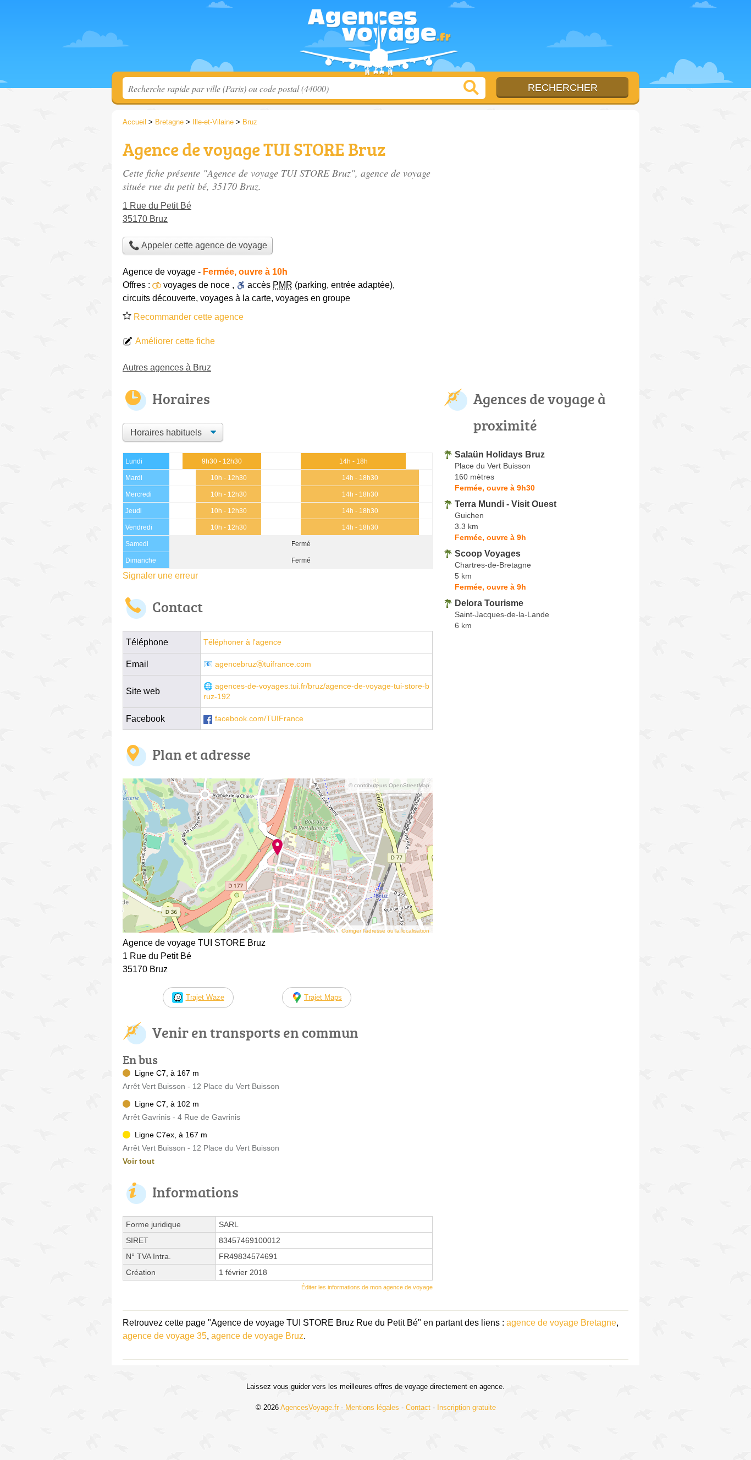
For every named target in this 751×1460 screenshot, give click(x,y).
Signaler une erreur (160, 575)
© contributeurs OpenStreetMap (389, 785)
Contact (418, 1407)
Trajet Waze (205, 997)
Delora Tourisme (489, 603)
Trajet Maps (323, 997)
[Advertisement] (536, 212)
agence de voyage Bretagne (561, 1322)
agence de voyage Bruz (257, 1336)
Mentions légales (372, 1407)
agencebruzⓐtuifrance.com (263, 664)
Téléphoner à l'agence (242, 642)
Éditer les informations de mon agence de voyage (367, 1287)
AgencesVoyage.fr (375, 39)
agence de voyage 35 (165, 1336)
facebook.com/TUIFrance (259, 719)
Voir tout (138, 1161)
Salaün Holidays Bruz (500, 454)
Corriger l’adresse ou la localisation (385, 931)
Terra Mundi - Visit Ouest (505, 504)
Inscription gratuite (466, 1407)
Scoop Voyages (488, 553)
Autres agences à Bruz (167, 367)
